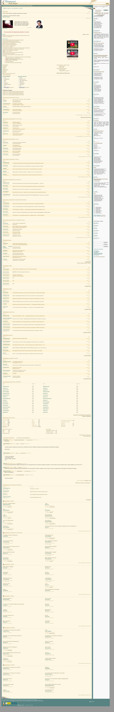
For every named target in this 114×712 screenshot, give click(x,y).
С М (94, 141)
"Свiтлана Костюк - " (6, 374)
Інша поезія (11, 5)
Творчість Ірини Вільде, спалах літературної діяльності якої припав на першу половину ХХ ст (28, 321)
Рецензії (14, 5)
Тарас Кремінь (5, 321)
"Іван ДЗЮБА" (5, 348)
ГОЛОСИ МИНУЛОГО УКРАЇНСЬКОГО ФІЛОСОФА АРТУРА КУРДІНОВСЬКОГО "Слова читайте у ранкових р (31, 195)
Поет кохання (5, 557)
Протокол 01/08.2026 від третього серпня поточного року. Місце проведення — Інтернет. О (28, 183)
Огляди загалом (88, 18)
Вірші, (5, 8)
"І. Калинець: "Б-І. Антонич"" (34, 488)
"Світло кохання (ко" (6, 281)
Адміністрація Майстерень (49, 685)
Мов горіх (47, 652)
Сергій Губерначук (97, 69)
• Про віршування (96, 251)
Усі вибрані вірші (88, 261)
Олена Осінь (5, 259)
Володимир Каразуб (52, 523)
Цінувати (4, 689)
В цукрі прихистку (97, 108)
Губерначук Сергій (6, 631)
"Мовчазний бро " (5, 123)
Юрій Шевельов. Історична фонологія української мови (12, 42)
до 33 (100, 13)
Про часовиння (48, 520)
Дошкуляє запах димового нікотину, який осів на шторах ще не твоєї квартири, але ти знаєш (28, 298)
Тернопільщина (5, 433)
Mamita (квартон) (48, 514)
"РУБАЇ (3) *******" (5, 251)
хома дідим (95, 18)
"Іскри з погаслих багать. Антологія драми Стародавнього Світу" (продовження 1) (61, 526)
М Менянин (5, 171)
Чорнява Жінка (5, 243)
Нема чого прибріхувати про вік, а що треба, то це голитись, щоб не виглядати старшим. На (28, 301)
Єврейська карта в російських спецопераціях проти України (13, 52)
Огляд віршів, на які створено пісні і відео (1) (53, 635)
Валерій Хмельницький (7, 361)
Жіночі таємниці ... (62, 69)
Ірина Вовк (95, 53)
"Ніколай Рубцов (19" (6, 230)
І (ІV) (13, 283)
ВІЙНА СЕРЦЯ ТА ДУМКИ (8, 566)
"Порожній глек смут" (6, 129)
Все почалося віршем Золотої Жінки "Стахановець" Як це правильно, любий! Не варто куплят (28, 327)
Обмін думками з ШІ (49, 535)
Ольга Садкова (96, 230)
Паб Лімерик (96, 235)
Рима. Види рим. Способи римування (9, 43)
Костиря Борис (19, 463)
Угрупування (96, 13)
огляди (21, 8)
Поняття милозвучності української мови (10, 44)
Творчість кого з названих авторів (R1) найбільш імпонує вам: (13, 91)
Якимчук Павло (40, 28)
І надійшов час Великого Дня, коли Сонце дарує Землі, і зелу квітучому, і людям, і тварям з (28, 166)
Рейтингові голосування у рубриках (9, 53)
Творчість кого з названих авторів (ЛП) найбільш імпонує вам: (13, 94)
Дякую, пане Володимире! (9, 472)
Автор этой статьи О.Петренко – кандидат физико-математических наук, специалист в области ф (29, 318)
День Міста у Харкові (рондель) (9, 503)
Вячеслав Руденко (97, 106)
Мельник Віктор (5, 403)
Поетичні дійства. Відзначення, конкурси (53, 684)
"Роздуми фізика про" (6, 319)
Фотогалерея (96, 12)
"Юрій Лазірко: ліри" (6, 354)
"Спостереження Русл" (6, 110)
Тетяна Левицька (6, 191)
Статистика (28, 5)
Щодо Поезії (15, 699)
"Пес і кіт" (4, 113)
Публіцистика (19, 5)
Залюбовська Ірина (46, 391)
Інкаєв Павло (5, 573)
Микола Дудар (5, 185)
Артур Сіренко (96, 118)
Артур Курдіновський (97, 41)
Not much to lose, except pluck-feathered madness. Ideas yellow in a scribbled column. (27, 365)
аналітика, (15, 8)
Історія (107, 12)
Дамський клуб (62, 66)
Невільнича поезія (6, 315)
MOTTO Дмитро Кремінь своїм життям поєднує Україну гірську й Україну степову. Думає (27, 350)
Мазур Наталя (45, 396)
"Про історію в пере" (6, 296)
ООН (5, 77)
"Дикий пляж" (5, 362)
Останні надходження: (97, 215)
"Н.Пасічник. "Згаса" (6, 342)
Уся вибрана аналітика (87, 332)
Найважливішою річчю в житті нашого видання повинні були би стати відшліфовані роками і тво (29, 324)
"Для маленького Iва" (6, 248)
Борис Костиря (9, 661)
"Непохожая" (5, 377)
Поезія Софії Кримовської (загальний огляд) (11, 652)
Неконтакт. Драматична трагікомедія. (52, 589)
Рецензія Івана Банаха (7, 678)
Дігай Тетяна (5, 636)
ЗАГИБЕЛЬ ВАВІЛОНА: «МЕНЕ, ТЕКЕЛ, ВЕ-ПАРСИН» (22, 106)
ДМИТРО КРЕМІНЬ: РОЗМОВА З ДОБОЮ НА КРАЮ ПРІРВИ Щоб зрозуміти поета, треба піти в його (29, 347)
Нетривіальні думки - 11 (97, 32)
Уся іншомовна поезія (87, 378)
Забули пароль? (98, 11)
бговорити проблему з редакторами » (83, 482)
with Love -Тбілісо (20, 59)
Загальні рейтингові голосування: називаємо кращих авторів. (13, 54)
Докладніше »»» (6, 426)
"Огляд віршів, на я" (6, 204)
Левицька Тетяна (6, 558)
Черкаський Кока (48, 653)
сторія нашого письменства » (85, 434)
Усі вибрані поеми (88, 286)
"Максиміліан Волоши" (6, 224)
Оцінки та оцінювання (27, 99)
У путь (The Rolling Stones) (98, 143)
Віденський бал (48, 609)
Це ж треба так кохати (49, 689)
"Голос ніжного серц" (6, 339)
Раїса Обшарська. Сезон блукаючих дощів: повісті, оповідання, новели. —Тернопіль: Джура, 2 (28, 215)
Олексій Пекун (5, 536)
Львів (3, 430)
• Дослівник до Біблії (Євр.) (98, 253)
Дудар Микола (47, 547)
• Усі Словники (96, 250)
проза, (9, 8)
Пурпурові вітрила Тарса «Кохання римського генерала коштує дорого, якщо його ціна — (28, 174)
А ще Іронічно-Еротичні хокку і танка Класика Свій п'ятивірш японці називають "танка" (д (28, 330)
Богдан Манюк (5, 214)
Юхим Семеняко (5, 292)
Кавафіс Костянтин (46, 386)
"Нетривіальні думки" (6, 163)
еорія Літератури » (87, 436)
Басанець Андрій (6, 391)
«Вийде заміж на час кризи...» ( (64, 70)
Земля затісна (22, 84)
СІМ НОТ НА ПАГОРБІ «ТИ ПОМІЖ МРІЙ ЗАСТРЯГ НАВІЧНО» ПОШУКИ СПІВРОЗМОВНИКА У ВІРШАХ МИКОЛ (31, 212)
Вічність (107, 13)
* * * (94, 155)
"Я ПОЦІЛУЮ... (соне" (6, 254)
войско (4, 589)
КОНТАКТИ (35, 699)
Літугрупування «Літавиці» (50, 430)
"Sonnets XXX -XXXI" (6, 365)
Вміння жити (21, 81)
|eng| (31, 5)
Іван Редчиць (5, 250)
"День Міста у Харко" (6, 104)
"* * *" (4, 257)
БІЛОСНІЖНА (5, 572)
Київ (3, 431)
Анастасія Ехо (96, 225)
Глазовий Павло (45, 403)
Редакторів (63, 425)
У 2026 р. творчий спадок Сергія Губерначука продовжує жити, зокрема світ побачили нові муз (29, 206)
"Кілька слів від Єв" (6, 189)
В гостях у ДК (61, 67)
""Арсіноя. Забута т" (6, 169)
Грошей (21, 77)
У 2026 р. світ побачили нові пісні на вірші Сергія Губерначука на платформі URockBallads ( (28, 203)
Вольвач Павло (5, 408)
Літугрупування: (48, 429)
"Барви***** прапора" (6, 172)
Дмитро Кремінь (5, 347)
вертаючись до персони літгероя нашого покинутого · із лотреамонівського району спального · (29, 304)
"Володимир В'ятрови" (6, 316)
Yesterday (5, 609)
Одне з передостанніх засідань (51, 540)
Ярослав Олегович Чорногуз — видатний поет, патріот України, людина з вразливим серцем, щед (29, 192)
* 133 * (46, 583)
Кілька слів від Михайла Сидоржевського (11, 641)
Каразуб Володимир (48, 521)
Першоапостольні (6, 583)
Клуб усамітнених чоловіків (61, 68)
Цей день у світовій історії (7, 36)
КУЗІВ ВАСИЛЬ (5, 590)
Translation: (15, 373)
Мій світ (46, 615)
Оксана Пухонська (6, 256)
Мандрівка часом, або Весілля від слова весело (12, 635)
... (105, 215)
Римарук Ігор (45, 400)
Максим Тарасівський (6, 370)
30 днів (87, 136)
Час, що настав (96, 120)
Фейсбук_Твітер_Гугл (7, 84)
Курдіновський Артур (6, 504)
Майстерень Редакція (6, 16)
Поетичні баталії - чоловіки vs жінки (9, 45)
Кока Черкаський (52, 687)
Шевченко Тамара (6, 653)
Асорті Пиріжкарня (6, 443)
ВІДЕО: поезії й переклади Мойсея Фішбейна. (10, 50)
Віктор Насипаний (97, 165)
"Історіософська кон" (6, 322)
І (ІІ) (13, 277)
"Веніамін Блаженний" (6, 227)
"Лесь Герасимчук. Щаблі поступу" (35, 497)
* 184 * (95, 193)
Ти (94, 205)
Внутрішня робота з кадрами (50, 552)
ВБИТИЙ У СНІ (48, 566)
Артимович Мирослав (6, 398)
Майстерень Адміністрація (7, 318)
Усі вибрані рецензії (87, 355)
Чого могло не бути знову (8, 540)
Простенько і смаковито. (9, 478)
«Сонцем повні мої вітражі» (50, 658)
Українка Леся (45, 405)
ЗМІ (4, 81)
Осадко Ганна (5, 388)
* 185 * (95, 20)
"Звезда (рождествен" (6, 371)
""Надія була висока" (6, 126)
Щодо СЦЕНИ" (31, 699)
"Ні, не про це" (5, 299)
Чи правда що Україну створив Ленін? (10, 535)
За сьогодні (86, 480)
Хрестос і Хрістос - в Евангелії (8, 46)
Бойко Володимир (6, 599)
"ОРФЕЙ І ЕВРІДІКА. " (6, 270)
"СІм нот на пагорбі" (49, 641)
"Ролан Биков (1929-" (6, 233)
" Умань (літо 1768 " (6, 152)
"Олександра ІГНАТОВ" (6, 351)
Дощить (95, 167)
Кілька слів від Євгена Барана (51, 546)
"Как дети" (4, 244)
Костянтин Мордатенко (7, 341)
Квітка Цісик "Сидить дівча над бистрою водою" (14, 62)
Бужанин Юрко (47, 590)
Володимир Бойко (97, 30)
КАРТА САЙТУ (4, 699)
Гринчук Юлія (5, 28)
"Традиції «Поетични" (6, 325)
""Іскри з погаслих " (6, 107)
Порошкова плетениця (7, 578)
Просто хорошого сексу (23, 80)
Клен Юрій (4, 400)
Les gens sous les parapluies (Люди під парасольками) (13, 604)
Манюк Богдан (5, 679)
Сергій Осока (45, 410)
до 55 (102, 13)
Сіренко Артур (47, 599)
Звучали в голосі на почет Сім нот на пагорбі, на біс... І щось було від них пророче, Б (27, 189)
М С (3, 521)
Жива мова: (4, 55)
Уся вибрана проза (87, 309)
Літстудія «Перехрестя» (50, 433)
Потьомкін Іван (5, 405)
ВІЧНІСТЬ (47, 572)
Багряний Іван (5, 412)
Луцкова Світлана (6, 386)
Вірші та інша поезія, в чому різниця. (18, 99)
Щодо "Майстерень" (10, 699)
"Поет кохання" (5, 192)
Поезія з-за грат (9, 51)
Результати (12, 87)
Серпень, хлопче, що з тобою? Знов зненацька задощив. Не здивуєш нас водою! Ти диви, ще (28, 186)
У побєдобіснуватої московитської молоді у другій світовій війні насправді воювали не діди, (28, 163)
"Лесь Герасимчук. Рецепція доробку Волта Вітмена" (39, 494)
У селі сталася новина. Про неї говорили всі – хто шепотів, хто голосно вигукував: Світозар (28, 307)
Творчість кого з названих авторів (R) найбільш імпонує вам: (13, 92)
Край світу (47, 604)
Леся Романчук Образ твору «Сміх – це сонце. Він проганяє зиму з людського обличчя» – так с (28, 344)
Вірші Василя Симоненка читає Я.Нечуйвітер (13, 58)
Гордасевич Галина (6, 393)
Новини (100, 12)
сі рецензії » (88, 499)
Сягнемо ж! (5, 658)
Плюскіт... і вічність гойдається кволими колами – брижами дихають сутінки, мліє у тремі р (28, 353)
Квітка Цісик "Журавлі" (9, 61)
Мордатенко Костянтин (7, 496)
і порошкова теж (48, 578)
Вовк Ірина (47, 527)
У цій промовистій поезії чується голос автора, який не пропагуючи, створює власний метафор (29, 292)
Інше (5, 85)
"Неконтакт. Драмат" (6, 149)
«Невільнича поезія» (49, 431)
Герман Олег (5, 396)
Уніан (102, 12)
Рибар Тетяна (45, 393)
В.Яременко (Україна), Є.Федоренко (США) (20, 338)
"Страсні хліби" (5, 293)
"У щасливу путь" (5, 260)
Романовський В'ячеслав (47, 398)
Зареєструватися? (98, 10)
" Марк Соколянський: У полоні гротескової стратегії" (39, 491)
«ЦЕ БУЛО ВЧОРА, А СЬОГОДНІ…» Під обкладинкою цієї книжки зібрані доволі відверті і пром (28, 209)
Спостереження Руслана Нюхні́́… (99, 71)
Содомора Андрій (6, 410)
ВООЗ (5, 80)
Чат (104, 12)
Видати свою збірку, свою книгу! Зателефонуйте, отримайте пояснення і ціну (16, 35)
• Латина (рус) (96, 252)
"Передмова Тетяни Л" (6, 195)
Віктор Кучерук (96, 153)
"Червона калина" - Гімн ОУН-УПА (11, 60)
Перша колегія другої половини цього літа (11, 546)
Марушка (47, 667)
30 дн (104, 215)
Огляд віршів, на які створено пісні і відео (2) (11, 630)
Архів (46, 630)
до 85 (105, 13)
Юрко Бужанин (5, 148)
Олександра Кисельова (7, 376)
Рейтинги (24, 5)
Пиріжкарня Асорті (10, 512)
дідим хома (22, 443)
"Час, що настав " (5, 166)
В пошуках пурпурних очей (8, 615)
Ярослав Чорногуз (6, 277)
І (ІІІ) (13, 280)
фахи (4, 509)
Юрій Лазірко (5, 364)
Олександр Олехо (6, 367)
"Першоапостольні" (6, 143)
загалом (89, 136)
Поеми (7, 5)
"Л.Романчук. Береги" (6, 345)
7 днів (84, 136)
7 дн (101, 215)
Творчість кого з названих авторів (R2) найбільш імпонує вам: (13, 93)
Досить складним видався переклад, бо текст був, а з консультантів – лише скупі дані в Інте (28, 295)
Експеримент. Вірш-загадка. (8, 684)
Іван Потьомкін (5, 133)
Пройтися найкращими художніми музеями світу (11, 41)
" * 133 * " (4, 146)
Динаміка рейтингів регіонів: (7, 429)
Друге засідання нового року (50, 557)
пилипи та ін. (5, 526)
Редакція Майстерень (6, 338)
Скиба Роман (45, 388)
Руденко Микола (46, 408)
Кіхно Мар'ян (47, 679)
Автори (4, 5)
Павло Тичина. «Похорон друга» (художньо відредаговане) (56, 678)
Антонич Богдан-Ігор (6, 488)
